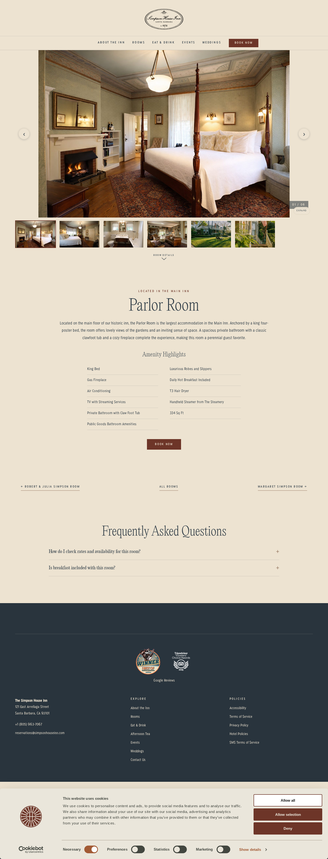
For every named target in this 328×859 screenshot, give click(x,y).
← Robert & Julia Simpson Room (50, 486)
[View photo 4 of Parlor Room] (167, 234)
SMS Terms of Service (244, 742)
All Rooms (168, 486)
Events (188, 42)
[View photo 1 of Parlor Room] (35, 234)
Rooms (138, 42)
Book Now (244, 42)
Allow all (288, 800)
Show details (250, 849)
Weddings (211, 42)
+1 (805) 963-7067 (28, 724)
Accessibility (238, 708)
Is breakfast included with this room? (82, 568)
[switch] (138, 849)
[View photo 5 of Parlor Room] (211, 234)
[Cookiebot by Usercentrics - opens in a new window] (31, 849)
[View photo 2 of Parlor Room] (79, 234)
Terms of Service (241, 716)
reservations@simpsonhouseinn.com (40, 733)
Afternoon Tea (140, 734)
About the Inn (111, 42)
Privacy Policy (239, 725)
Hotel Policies (239, 734)
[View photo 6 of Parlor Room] (255, 234)
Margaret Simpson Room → (282, 486)
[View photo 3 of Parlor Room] (123, 234)
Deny (288, 828)
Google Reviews (164, 680)
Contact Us (138, 760)
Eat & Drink (163, 42)
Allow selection (288, 814)
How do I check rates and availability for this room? (94, 551)
